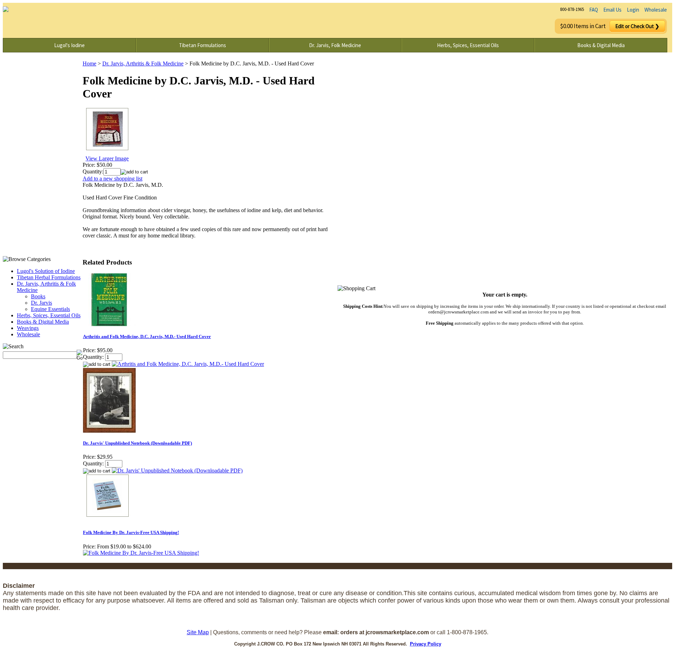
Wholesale (655, 9)
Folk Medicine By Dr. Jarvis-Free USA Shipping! (131, 532)
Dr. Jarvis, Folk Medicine (335, 45)
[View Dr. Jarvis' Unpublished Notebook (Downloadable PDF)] (177, 470)
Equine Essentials (50, 309)
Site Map (198, 632)
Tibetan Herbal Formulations (49, 277)
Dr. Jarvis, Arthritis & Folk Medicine (143, 63)
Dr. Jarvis (41, 303)
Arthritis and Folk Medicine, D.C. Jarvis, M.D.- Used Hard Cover (147, 336)
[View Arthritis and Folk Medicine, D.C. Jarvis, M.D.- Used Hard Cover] (188, 364)
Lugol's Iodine (69, 45)
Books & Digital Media (601, 45)
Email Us (612, 9)
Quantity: (93, 171)
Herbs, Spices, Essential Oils (468, 45)
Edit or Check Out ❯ (637, 26)
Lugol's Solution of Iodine (46, 271)
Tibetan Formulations (202, 45)
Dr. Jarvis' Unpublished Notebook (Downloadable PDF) (137, 443)
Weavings (28, 328)
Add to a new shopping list (112, 179)
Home (89, 63)
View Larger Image (107, 158)
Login (633, 9)
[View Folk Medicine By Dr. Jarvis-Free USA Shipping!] (141, 553)
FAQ (593, 9)
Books (38, 296)
